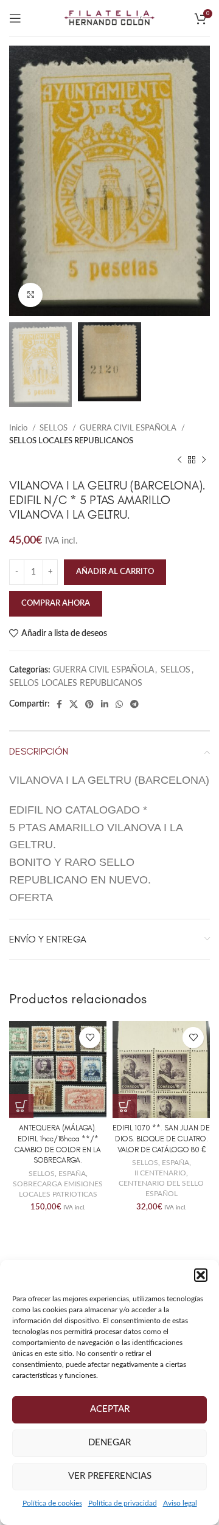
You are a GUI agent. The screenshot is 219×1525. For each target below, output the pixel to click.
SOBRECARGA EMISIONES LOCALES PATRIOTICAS (58, 1189)
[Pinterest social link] (89, 704)
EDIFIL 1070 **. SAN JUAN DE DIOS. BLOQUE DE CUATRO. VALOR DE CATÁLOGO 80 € (161, 1138)
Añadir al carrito (115, 572)
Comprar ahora (55, 603)
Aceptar (110, 1409)
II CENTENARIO (160, 1173)
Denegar (109, 1442)
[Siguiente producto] (204, 460)
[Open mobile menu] (15, 18)
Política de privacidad (122, 1503)
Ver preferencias (109, 1476)
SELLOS (54, 428)
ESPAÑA (72, 1173)
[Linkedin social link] (104, 704)
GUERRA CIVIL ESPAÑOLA (129, 428)
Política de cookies (52, 1503)
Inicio (19, 428)
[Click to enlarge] (30, 295)
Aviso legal (180, 1503)
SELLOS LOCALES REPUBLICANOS (71, 441)
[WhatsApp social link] (119, 704)
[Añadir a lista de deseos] (89, 1037)
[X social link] (74, 704)
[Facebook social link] (59, 704)
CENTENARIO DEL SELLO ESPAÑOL (161, 1188)
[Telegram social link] (134, 704)
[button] (201, 1275)
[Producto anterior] (179, 460)
